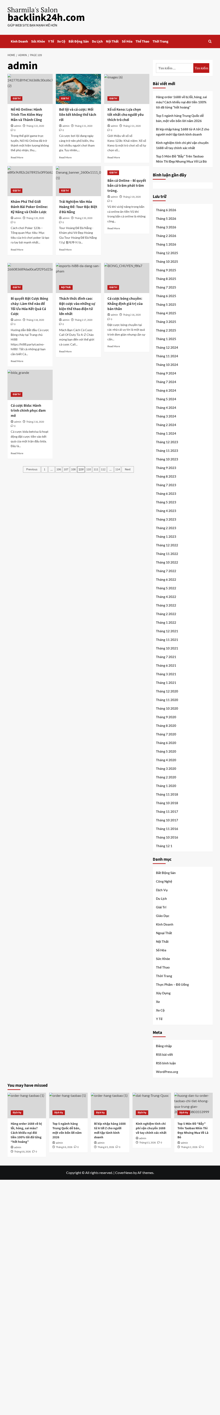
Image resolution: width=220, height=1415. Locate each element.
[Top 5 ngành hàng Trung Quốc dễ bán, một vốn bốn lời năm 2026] (68, 1105)
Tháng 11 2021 (167, 640)
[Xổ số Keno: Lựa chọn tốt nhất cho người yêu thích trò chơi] (126, 89)
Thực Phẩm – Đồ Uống (172, 984)
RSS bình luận (166, 1063)
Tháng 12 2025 (167, 253)
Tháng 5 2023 (166, 502)
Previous (31, 469)
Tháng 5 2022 (166, 588)
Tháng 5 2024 (166, 399)
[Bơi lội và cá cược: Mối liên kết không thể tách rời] (78, 89)
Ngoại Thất (164, 933)
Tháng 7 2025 (166, 287)
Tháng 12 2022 (167, 545)
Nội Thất (112, 41)
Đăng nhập (164, 1046)
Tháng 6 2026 (166, 210)
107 (66, 469)
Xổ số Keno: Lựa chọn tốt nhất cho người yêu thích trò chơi (125, 114)
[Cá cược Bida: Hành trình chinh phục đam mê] (30, 385)
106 (59, 469)
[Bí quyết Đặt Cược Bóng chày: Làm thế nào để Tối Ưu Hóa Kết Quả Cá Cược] (30, 278)
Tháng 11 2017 (167, 811)
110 (88, 469)
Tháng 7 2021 (166, 657)
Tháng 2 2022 (166, 614)
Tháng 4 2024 (166, 408)
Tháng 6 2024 (166, 390)
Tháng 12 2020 (167, 691)
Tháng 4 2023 (166, 511)
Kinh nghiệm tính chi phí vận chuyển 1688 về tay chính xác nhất (182, 145)
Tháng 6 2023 (166, 493)
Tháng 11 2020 (167, 700)
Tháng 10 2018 (167, 803)
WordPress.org (167, 1072)
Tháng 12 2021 (167, 631)
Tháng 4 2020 (166, 760)
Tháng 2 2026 (166, 236)
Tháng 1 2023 (166, 536)
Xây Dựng (163, 993)
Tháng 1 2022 (166, 622)
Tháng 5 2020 (166, 751)
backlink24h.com (46, 17)
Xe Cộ (61, 41)
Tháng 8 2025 (166, 279)
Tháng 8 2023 (166, 476)
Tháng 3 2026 (166, 227)
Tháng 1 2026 (166, 244)
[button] (210, 41)
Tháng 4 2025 (166, 313)
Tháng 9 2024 (166, 373)
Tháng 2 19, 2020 (132, 197)
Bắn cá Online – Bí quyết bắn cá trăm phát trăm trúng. (126, 186)
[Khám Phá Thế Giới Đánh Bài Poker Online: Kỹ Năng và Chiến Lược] (30, 181)
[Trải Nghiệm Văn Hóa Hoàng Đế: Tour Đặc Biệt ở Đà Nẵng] (78, 181)
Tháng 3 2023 (166, 519)
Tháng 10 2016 (167, 837)
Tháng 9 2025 (166, 270)
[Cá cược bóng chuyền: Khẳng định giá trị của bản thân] (126, 278)
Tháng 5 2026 (166, 218)
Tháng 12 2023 (167, 442)
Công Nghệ (164, 881)
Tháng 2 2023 (166, 528)
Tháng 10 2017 (167, 820)
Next (128, 469)
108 (73, 469)
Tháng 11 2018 (167, 794)
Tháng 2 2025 (166, 330)
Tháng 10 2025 (167, 261)
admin (17, 126)
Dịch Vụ (162, 890)
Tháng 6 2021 (166, 665)
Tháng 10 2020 (167, 708)
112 (103, 469)
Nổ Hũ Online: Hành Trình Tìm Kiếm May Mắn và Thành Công (27, 114)
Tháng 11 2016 (167, 829)
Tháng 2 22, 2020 (35, 126)
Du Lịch (97, 41)
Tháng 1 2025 (166, 339)
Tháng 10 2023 (167, 459)
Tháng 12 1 (164, 846)
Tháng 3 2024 (166, 416)
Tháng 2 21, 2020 (83, 126)
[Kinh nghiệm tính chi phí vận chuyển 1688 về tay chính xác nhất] (152, 1105)
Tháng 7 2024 (166, 382)
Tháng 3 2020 (166, 768)
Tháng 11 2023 (167, 450)
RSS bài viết (164, 1054)
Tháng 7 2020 (166, 734)
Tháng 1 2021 (166, 683)
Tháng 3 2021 (166, 674)
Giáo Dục (162, 916)
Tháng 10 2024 (167, 365)
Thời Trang (160, 41)
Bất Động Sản (79, 41)
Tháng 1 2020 (166, 786)
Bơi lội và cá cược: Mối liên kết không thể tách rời (77, 114)
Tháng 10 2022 (167, 562)
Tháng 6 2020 (166, 743)
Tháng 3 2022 (166, 605)
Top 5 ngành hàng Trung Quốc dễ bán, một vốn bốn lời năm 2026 (180, 118)
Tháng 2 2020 (166, 777)
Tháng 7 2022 (166, 571)
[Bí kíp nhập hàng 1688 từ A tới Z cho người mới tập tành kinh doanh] (110, 1105)
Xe (158, 1002)
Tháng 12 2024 (167, 347)
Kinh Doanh (19, 41)
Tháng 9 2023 (166, 468)
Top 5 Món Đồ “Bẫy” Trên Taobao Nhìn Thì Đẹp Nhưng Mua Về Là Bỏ (181, 158)
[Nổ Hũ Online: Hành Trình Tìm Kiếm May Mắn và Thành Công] (30, 89)
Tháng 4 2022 (166, 597)
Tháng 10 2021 (167, 648)
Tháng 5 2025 (166, 304)
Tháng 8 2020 (166, 725)
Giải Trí (16, 98)
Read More (17, 157)
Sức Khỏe (38, 41)
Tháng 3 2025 (166, 322)
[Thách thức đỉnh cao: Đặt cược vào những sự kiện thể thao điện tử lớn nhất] (78, 278)
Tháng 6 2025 (166, 296)
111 (96, 469)
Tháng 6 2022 (166, 579)
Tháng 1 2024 (166, 433)
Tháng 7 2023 (166, 485)
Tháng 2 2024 (166, 425)
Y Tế (51, 41)
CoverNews (124, 1173)
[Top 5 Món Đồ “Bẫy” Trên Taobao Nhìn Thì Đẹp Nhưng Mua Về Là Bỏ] (193, 1105)
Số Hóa (127, 41)
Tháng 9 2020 (166, 717)
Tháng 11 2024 (167, 356)
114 (117, 469)
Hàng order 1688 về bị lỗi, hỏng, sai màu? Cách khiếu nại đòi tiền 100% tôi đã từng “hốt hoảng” (181, 102)
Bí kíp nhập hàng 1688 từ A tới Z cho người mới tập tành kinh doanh (182, 131)
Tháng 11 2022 (167, 554)
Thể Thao (142, 41)
